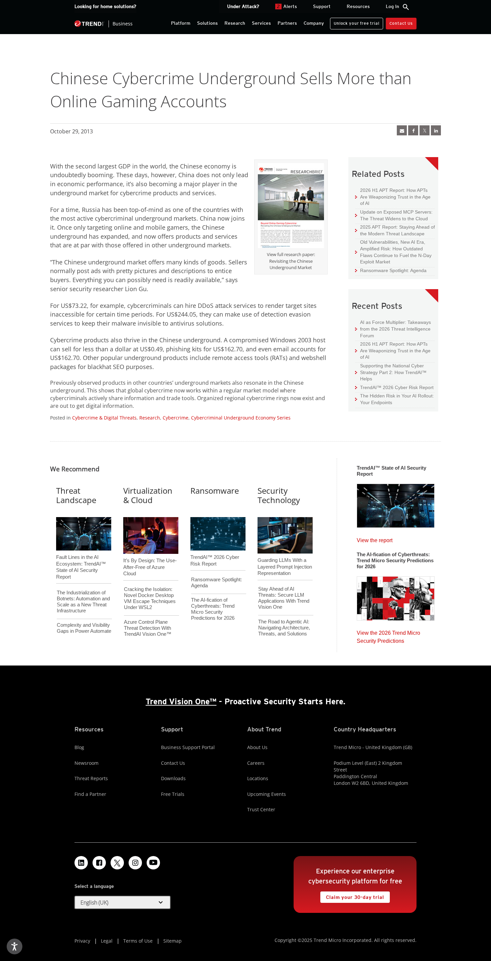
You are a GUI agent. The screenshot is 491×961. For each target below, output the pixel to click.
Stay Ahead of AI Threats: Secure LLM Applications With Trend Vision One (283, 598)
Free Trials (172, 794)
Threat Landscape (76, 495)
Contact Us (401, 23)
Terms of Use (138, 941)
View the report (374, 538)
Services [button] (261, 23)
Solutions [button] (207, 23)
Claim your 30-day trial (352, 895)
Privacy (82, 941)
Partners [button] (287, 23)
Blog (79, 747)
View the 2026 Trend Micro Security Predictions (388, 635)
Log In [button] (392, 6)
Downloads (173, 778)
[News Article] (396, 503)
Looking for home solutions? (105, 6)
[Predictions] (396, 596)
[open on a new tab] (117, 862)
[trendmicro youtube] (153, 862)
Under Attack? (243, 6)
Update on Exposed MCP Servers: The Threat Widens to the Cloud (394, 215)
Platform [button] (180, 23)
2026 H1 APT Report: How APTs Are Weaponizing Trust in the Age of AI (393, 196)
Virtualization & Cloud (147, 495)
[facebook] (413, 130)
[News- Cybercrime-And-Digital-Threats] (402, 130)
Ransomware (214, 490)
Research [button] (234, 23)
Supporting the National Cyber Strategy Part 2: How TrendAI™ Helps (391, 372)
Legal (107, 941)
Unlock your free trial (354, 22)
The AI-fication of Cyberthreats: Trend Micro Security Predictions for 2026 (212, 609)
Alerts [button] (287, 6)
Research (149, 417)
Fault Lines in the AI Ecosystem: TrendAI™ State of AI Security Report (81, 556)
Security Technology (279, 495)
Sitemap (172, 941)
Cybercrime (175, 417)
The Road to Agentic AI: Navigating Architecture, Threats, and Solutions (284, 627)
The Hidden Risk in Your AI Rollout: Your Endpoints (394, 399)
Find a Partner (90, 794)
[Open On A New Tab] (291, 207)
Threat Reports (91, 778)
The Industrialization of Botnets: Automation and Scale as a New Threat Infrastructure (83, 601)
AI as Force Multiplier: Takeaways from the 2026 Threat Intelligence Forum (393, 328)
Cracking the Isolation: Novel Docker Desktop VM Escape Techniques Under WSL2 (150, 598)
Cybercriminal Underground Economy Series (241, 417)
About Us (257, 747)
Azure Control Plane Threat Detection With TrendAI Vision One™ (147, 628)
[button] (122, 902)
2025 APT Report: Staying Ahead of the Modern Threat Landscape (395, 230)
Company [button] (314, 23)
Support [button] (322, 6)
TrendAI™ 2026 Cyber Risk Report (397, 387)
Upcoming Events (266, 794)
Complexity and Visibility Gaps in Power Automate (84, 628)
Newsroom (86, 763)
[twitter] (425, 130)
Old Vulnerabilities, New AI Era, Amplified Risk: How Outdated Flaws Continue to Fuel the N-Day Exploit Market (393, 251)
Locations (257, 778)
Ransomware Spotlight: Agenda (391, 270)
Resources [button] (358, 6)
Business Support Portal (188, 747)
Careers (256, 763)
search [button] (406, 7)
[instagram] (135, 862)
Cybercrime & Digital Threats (104, 417)
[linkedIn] (436, 130)
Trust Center (261, 809)
